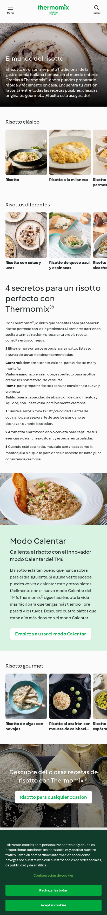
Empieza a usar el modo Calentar (50, 634)
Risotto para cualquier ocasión (53, 797)
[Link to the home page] (53, 9)
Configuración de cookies (53, 875)
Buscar (97, 13)
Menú (10, 13)
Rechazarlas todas (53, 890)
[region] (53, 872)
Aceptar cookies (53, 905)
